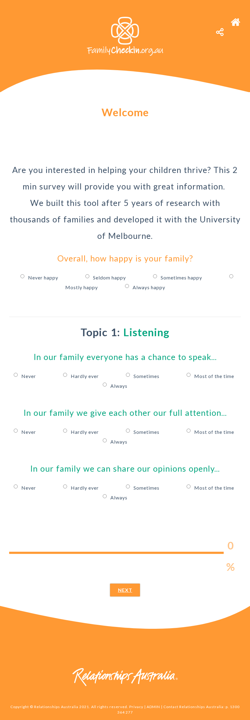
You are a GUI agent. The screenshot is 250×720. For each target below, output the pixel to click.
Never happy (43, 277)
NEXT (125, 590)
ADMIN (153, 706)
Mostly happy (82, 287)
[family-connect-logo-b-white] (125, 19)
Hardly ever (85, 376)
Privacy (136, 706)
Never (29, 376)
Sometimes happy (182, 277)
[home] (235, 19)
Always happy (149, 287)
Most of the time (214, 376)
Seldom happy (110, 277)
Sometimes (147, 376)
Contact (170, 706)
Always (118, 386)
